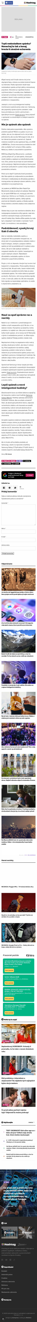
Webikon (28, 1317)
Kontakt (4, 1271)
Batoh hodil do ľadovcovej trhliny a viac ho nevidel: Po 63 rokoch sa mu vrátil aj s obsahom (19, 1156)
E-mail (3, 537)
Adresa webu (5, 545)
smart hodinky (7, 463)
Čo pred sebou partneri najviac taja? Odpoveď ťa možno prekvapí (15, 1111)
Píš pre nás (5, 1288)
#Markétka (29, 37)
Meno (3, 528)
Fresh (5, 37)
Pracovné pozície (11, 955)
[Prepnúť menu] (2, 3)
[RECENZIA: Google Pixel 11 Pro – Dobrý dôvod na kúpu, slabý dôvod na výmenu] (18, 932)
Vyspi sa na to (20, 114)
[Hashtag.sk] (30, 3)
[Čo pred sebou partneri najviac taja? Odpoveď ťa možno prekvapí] (18, 1097)
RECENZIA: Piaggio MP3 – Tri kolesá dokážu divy (17, 887)
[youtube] (6, 1260)
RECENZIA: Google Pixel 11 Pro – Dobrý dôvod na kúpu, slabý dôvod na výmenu (17, 946)
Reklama (4, 1285)
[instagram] (10, 1260)
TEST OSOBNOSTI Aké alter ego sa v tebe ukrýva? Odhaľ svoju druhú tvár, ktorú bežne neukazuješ (20, 1133)
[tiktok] (14, 1260)
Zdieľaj (10, 3)
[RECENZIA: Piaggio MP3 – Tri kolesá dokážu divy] (18, 874)
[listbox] (29, 1122)
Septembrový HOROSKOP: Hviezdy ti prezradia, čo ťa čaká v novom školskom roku (17, 1048)
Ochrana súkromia (8, 1281)
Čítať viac (10, 1206)
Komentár (4, 503)
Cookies (4, 1278)
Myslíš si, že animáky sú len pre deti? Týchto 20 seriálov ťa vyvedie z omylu (17, 916)
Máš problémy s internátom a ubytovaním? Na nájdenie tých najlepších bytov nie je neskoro (18, 1080)
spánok (17, 463)
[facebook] (2, 1260)
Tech (20, 461)
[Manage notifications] (3, 1319)
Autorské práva (6, 1274)
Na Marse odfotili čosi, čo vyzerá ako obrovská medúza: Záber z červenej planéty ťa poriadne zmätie (20, 1148)
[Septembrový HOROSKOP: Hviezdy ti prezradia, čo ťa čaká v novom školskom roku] (18, 1033)
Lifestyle (13, 461)
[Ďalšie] (34, 1232)
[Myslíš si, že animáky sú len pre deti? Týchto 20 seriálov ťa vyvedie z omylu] (18, 902)
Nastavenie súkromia (9, 1292)
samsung (27, 461)
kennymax (15, 1317)
